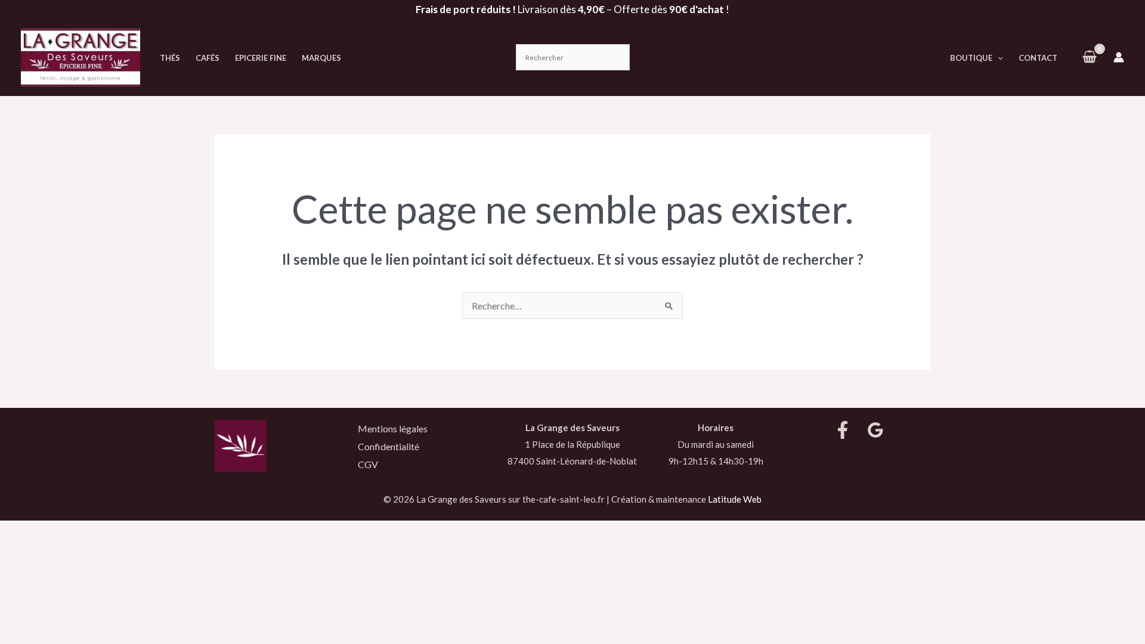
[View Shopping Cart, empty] (1089, 57)
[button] (997, 58)
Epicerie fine (260, 58)
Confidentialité (388, 446)
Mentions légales (393, 428)
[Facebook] (843, 430)
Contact (1038, 58)
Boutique (971, 58)
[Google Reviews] (875, 430)
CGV (368, 464)
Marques (321, 58)
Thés (170, 58)
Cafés (207, 58)
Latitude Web (735, 499)
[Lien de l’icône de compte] (1118, 57)
